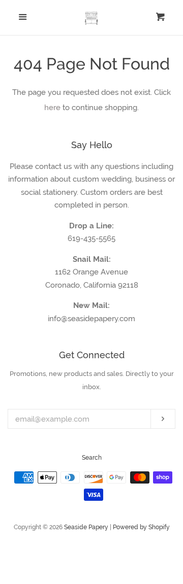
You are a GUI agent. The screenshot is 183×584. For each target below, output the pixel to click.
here (52, 107)
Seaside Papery (86, 527)
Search (92, 457)
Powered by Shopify (141, 527)
